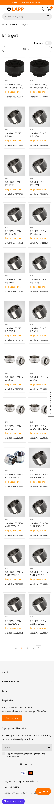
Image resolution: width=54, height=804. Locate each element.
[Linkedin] (31, 764)
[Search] (48, 16)
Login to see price (13, 91)
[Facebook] (21, 764)
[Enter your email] (49, 747)
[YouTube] (26, 764)
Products (13, 24)
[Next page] (38, 648)
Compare (38, 43)
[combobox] (27, 16)
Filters (26, 49)
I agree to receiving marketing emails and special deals (26, 755)
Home (4, 24)
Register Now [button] (12, 718)
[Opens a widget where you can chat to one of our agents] (43, 791)
